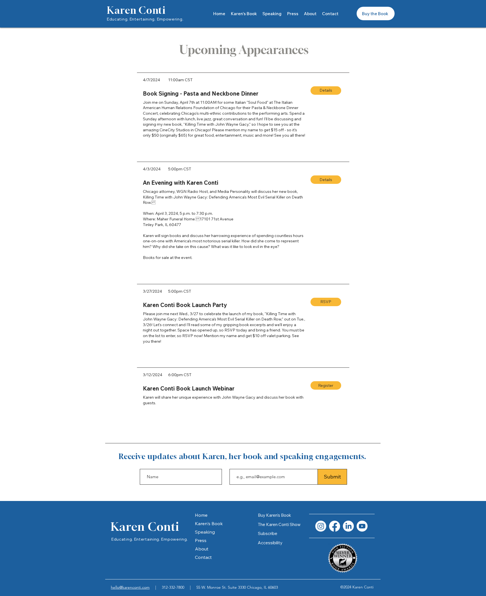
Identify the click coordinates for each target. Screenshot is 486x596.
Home (201, 515)
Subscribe (267, 533)
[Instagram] (320, 526)
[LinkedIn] (348, 526)
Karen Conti (136, 10)
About (201, 549)
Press (200, 540)
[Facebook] (334, 526)
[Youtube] (362, 526)
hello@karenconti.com (130, 587)
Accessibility (270, 542)
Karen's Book (209, 523)
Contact (203, 557)
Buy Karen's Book (274, 515)
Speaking (205, 532)
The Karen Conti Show (279, 524)
